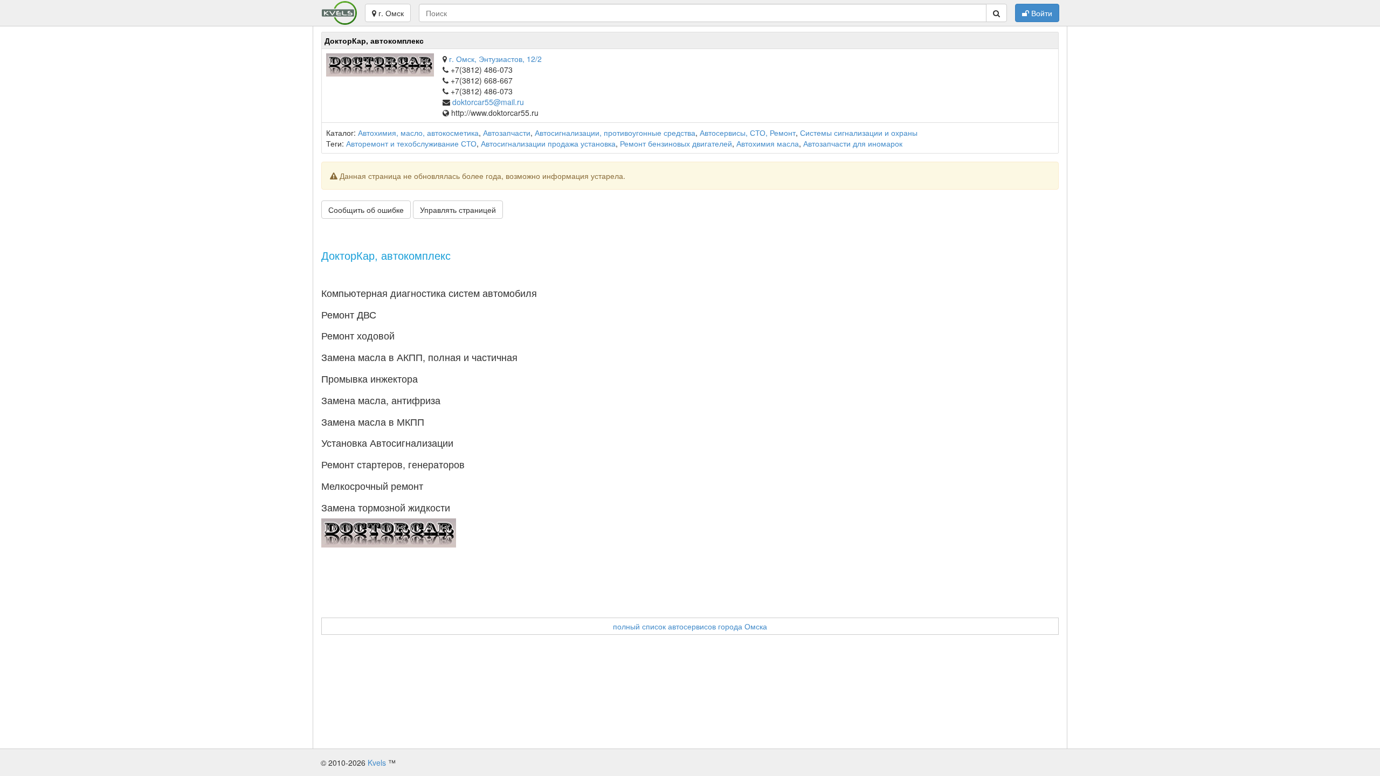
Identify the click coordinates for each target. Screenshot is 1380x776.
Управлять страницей (458, 209)
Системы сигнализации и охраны (858, 132)
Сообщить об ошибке (366, 209)
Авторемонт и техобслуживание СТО (411, 143)
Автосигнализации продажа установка (548, 143)
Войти (1040, 13)
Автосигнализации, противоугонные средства (615, 132)
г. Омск (390, 13)
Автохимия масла (767, 143)
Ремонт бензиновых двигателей (676, 143)
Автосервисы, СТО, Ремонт (748, 132)
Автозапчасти (506, 132)
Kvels (377, 762)
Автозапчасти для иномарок (852, 143)
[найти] (996, 13)
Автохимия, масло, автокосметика (418, 132)
